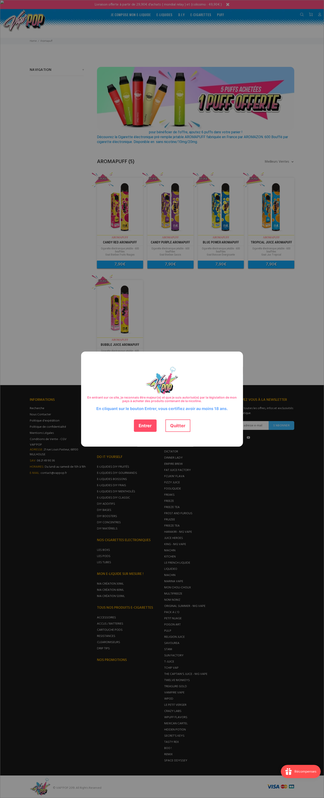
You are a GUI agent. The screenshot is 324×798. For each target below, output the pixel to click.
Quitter (177, 425)
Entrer (145, 425)
